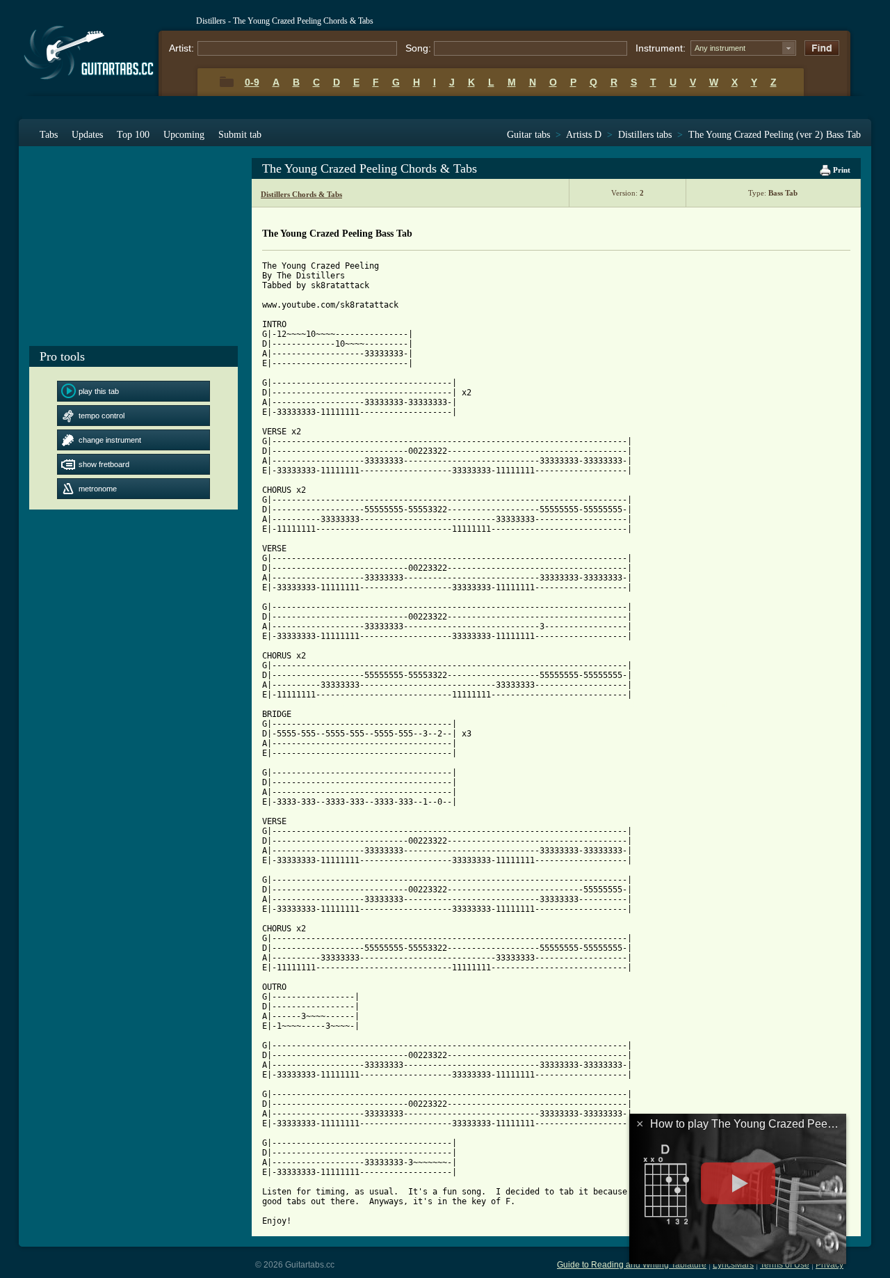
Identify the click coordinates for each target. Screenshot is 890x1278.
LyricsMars (733, 1265)
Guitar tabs (528, 134)
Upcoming (183, 134)
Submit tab (239, 134)
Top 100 (133, 134)
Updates (87, 134)
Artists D (583, 134)
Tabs (49, 134)
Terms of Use (784, 1265)
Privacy (829, 1265)
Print (840, 170)
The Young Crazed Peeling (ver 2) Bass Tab (774, 134)
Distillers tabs (645, 134)
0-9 (252, 82)
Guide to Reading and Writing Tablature (631, 1265)
